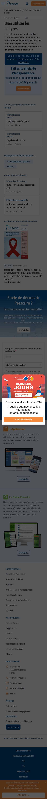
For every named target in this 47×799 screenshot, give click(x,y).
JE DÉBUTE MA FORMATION (23, 419)
